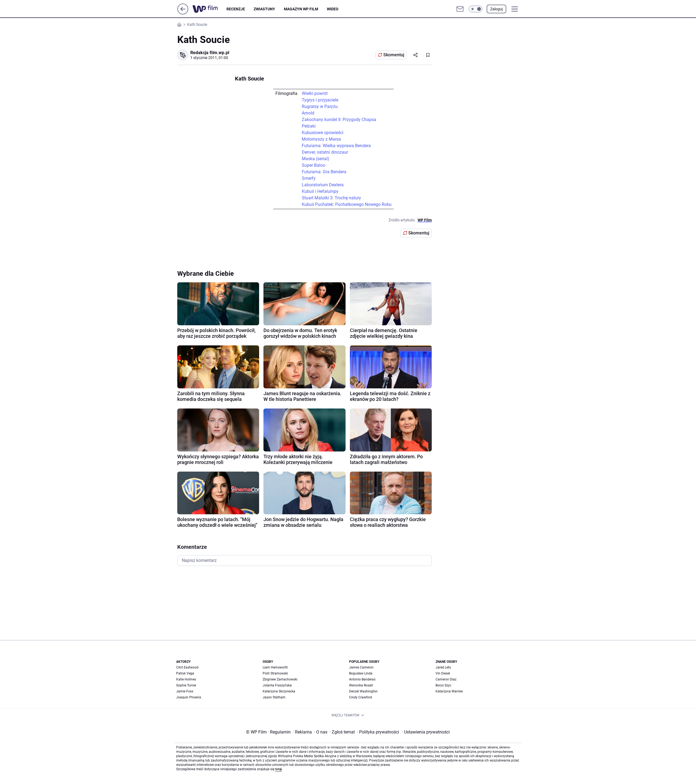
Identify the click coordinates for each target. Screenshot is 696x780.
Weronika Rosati (361, 685)
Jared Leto (443, 667)
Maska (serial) (315, 158)
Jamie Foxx (184, 691)
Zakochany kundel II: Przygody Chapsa (339, 119)
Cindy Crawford (360, 697)
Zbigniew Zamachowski (280, 679)
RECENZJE (235, 9)
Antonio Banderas (362, 679)
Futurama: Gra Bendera (324, 171)
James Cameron (361, 667)
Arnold (308, 113)
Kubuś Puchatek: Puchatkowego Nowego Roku (346, 204)
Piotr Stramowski (275, 673)
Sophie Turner (186, 685)
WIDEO (332, 9)
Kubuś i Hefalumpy (320, 191)
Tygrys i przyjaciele (320, 100)
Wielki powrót (315, 93)
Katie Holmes (186, 679)
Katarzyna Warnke (449, 691)
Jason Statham (274, 697)
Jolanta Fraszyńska (277, 685)
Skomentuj (393, 54)
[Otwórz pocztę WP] (460, 9)
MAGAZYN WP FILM (301, 9)
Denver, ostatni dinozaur (325, 152)
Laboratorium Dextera (323, 184)
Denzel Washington (363, 691)
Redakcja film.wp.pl (209, 52)
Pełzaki (309, 126)
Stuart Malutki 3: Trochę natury (331, 197)
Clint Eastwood (187, 667)
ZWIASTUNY (264, 9)
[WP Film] (209, 9)
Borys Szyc (443, 685)
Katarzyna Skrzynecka (279, 691)
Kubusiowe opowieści (322, 132)
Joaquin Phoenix (188, 697)
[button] (475, 9)
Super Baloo (313, 165)
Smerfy (309, 178)
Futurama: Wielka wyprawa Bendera (336, 145)
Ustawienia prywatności (426, 732)
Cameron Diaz (446, 679)
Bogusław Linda (360, 673)
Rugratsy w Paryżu (320, 106)
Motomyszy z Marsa (321, 139)
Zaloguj (496, 9)
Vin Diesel (443, 673)
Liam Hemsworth (275, 667)
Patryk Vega (185, 673)
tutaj (278, 769)
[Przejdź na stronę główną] (182, 13)
